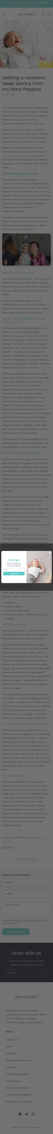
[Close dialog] (50, 552)
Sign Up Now (14, 573)
